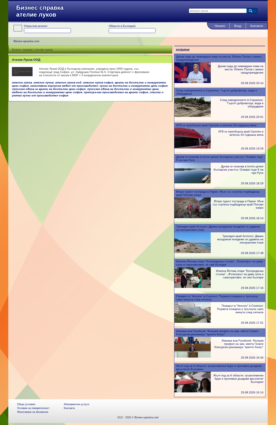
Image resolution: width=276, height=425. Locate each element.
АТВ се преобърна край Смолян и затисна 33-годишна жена (216, 125)
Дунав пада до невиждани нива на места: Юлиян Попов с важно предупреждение (240, 69)
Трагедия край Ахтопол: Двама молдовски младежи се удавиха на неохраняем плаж (240, 239)
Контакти (256, 26)
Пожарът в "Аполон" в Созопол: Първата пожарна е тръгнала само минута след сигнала (240, 309)
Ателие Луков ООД (26, 59)
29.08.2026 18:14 (252, 218)
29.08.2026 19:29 (252, 148)
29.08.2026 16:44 (252, 357)
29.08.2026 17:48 (252, 253)
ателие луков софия (98, 82)
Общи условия (26, 404)
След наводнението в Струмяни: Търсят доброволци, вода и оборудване (241, 103)
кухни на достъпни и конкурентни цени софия (133, 85)
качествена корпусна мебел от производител (64, 85)
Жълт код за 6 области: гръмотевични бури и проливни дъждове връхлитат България (238, 378)
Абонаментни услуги (76, 404)
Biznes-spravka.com (147, 417)
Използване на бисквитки (32, 411)
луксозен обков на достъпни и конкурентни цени (123, 89)
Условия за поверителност (33, 408)
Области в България (122, 26)
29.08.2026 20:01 (252, 117)
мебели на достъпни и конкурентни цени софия (47, 92)
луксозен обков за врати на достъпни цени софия (48, 89)
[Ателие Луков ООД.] (22, 75)
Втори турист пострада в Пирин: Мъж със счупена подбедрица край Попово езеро (238, 204)
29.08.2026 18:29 (252, 183)
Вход (237, 26)
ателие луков (22, 82)
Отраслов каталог (35, 26)
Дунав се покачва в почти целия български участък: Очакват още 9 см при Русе (238, 169)
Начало (220, 26)
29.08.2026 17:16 (252, 287)
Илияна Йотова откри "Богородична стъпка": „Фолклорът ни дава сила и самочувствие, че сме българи (219, 263)
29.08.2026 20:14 (252, 83)
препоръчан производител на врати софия (116, 92)
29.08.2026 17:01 (252, 322)
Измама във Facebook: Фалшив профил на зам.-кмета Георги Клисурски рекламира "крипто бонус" (217, 332)
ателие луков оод (68, 82)
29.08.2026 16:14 (252, 392)
